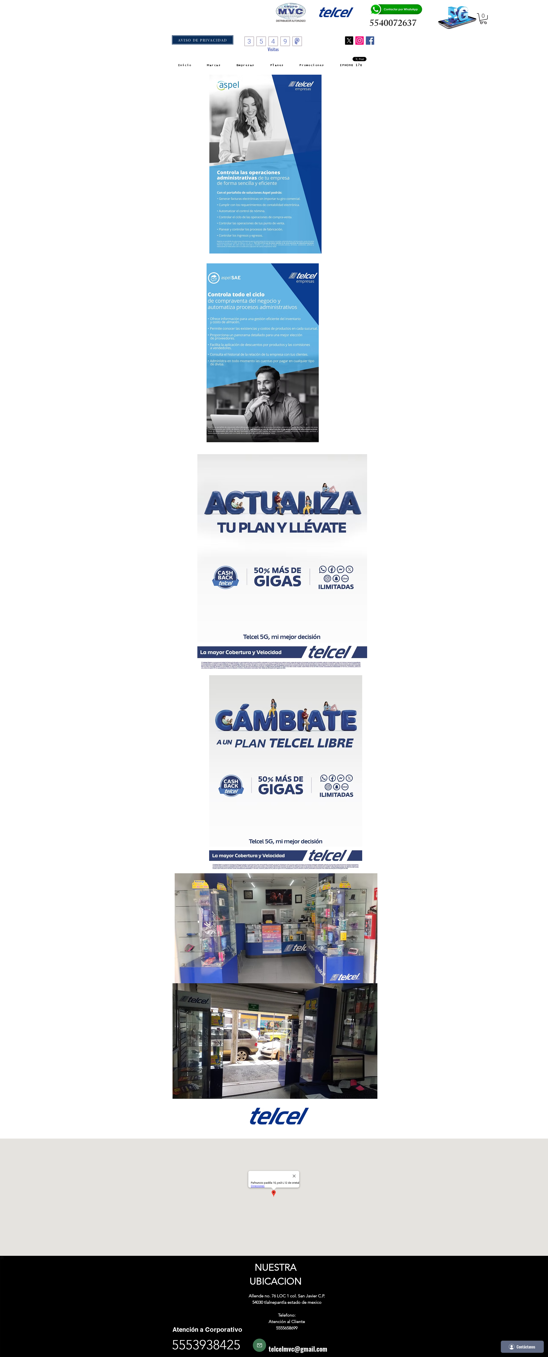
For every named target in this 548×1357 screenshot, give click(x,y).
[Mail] (259, 1345)
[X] (349, 40)
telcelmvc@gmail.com (298, 1349)
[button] (483, 18)
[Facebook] (370, 40)
